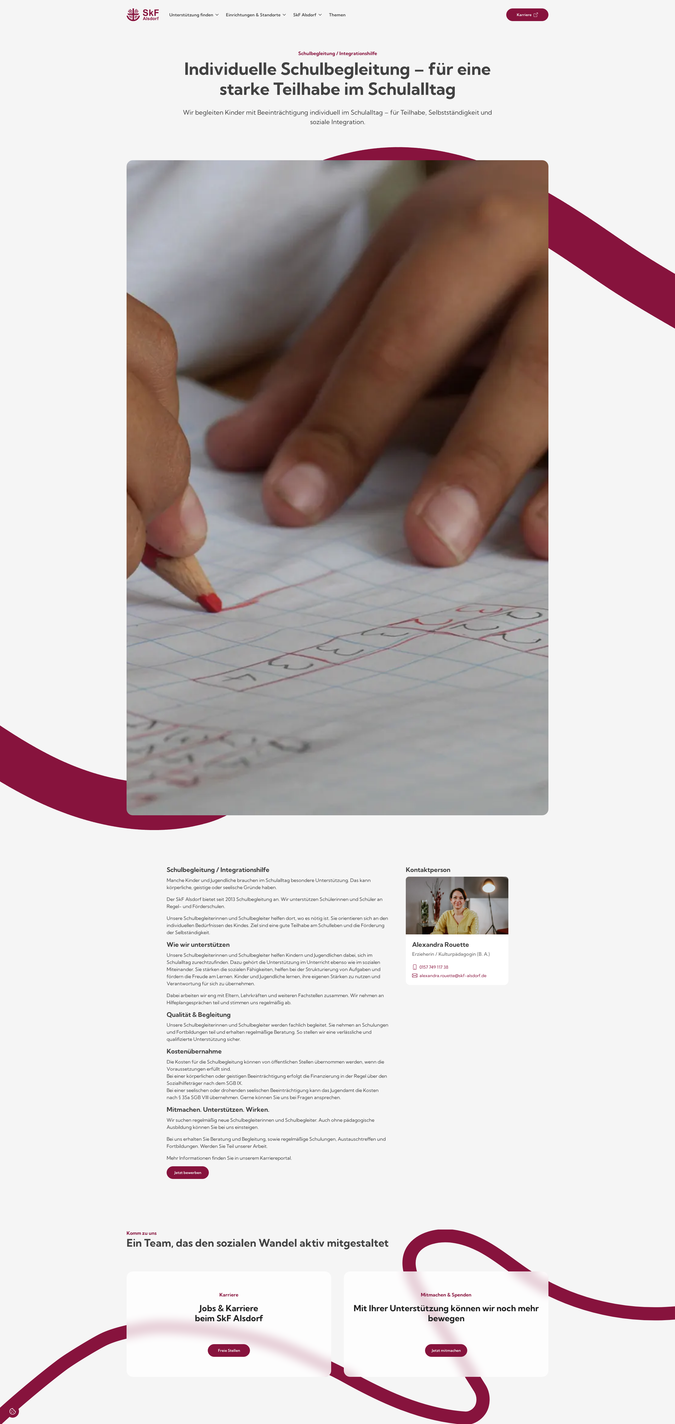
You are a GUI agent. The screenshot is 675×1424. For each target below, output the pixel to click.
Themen (337, 14)
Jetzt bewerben (188, 1172)
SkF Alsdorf (304, 14)
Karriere (524, 14)
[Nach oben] (655, 1404)
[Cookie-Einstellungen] (12, 1411)
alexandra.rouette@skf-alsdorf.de (453, 975)
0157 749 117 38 (434, 967)
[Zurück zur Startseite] (143, 14)
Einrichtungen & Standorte (253, 14)
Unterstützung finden (191, 14)
